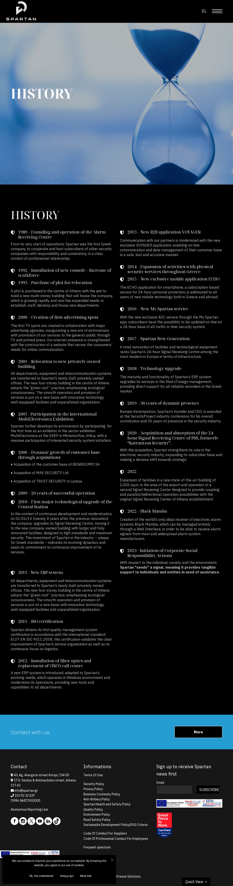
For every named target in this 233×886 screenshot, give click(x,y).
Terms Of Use (93, 775)
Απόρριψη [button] (66, 876)
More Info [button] (86, 876)
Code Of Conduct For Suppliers (105, 833)
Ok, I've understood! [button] (41, 876)
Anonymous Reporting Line (29, 809)
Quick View (194, 881)
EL (204, 11)
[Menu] (217, 11)
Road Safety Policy (97, 820)
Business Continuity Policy (102, 794)
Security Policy (94, 784)
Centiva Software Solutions (121, 876)
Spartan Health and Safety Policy (107, 804)
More (198, 732)
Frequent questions (97, 847)
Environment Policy (97, 814)
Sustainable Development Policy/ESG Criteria (116, 825)
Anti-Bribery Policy (97, 799)
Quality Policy (93, 809)
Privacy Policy (93, 789)
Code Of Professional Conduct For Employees (116, 839)
